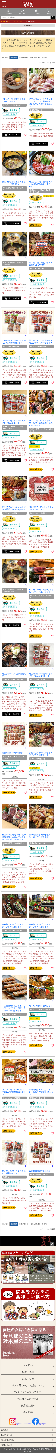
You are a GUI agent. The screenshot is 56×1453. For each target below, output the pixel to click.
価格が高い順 (23, 58)
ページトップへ (52, 1244)
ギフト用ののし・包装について (28, 1385)
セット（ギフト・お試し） (16, 21)
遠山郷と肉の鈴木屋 (28, 1399)
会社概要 (28, 1412)
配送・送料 (28, 1372)
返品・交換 (28, 1378)
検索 (53, 17)
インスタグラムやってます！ (28, 1392)
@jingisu (42, 1424)
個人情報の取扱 (7, 1440)
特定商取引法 (6, 1435)
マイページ (36, 13)
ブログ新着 (8, 13)
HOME (3, 21)
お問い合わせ (6, 1445)
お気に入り (22, 13)
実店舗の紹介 (28, 1405)
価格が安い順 (35, 58)
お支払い (28, 1365)
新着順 (44, 58)
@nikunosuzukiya (23, 1424)
